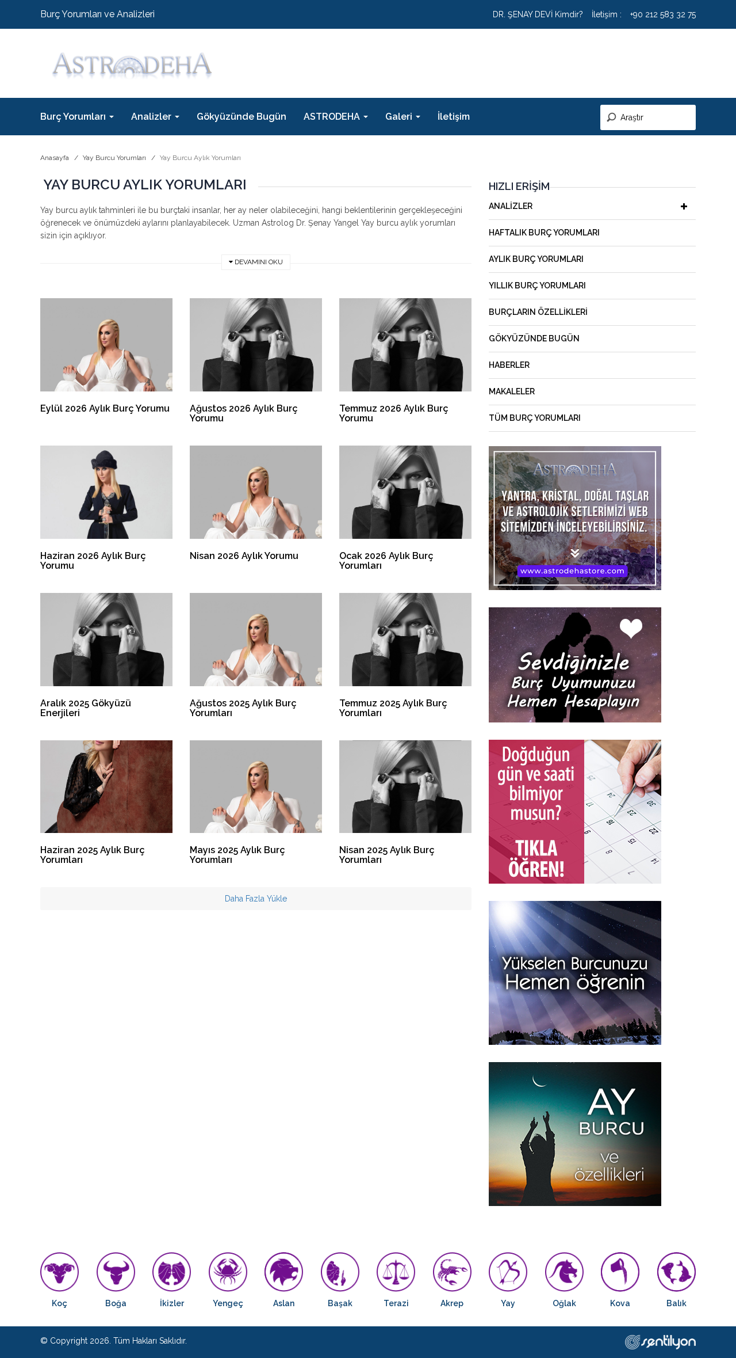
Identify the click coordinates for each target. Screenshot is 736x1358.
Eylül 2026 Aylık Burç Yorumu (105, 408)
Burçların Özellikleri (538, 312)
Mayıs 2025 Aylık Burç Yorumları (237, 855)
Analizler (510, 206)
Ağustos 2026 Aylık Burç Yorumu (244, 413)
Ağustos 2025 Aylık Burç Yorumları (243, 708)
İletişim (454, 116)
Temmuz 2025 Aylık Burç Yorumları (393, 708)
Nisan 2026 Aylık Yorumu (244, 555)
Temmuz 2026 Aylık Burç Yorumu (393, 413)
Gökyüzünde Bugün (241, 116)
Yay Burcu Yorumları (114, 158)
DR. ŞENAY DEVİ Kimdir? (538, 14)
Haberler (509, 365)
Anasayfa (54, 158)
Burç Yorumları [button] (74, 116)
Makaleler (512, 391)
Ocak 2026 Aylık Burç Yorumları (386, 560)
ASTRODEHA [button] (333, 116)
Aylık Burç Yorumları (536, 259)
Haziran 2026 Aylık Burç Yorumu (93, 560)
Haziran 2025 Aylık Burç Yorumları (92, 855)
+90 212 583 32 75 (663, 14)
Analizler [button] (152, 116)
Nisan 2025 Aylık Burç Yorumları (387, 855)
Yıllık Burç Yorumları (537, 285)
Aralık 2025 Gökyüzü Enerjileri (85, 708)
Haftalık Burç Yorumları (544, 232)
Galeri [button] (400, 116)
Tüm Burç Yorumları (535, 418)
